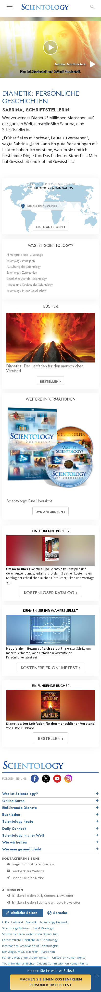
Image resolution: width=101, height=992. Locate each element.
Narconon (48, 951)
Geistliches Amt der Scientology (27, 278)
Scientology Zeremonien (22, 272)
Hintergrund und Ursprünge (25, 254)
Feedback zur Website (27, 871)
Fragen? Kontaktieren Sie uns (32, 864)
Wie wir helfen (14, 842)
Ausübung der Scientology (24, 266)
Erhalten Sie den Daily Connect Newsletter (42, 895)
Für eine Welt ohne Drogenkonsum (25, 957)
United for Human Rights (68, 957)
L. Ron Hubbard (12, 922)
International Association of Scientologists (30, 946)
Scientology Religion (16, 928)
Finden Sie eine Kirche (27, 878)
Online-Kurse (13, 800)
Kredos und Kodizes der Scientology (30, 284)
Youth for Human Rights (18, 963)
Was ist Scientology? (20, 793)
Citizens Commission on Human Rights (62, 963)
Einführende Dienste (19, 807)
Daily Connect (14, 828)
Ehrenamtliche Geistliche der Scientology (30, 940)
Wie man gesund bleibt (21, 849)
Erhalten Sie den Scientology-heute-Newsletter (45, 902)
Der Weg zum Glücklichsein (20, 951)
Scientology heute (17, 821)
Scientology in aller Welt (23, 835)
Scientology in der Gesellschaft (26, 290)
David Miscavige (43, 928)
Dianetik (31, 922)
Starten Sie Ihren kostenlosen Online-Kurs (30, 934)
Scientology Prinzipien (21, 260)
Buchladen (11, 814)
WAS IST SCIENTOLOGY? (50, 245)
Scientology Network (53, 922)
